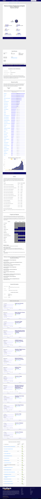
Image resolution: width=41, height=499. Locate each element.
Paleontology (5, 134)
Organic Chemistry (6, 104)
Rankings (20, 309)
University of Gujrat (18, 376)
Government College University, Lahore (18, 322)
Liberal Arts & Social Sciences (7, 123)
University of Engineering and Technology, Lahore (20, 350)
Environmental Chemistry (6, 145)
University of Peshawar (19, 432)
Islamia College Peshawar (8, 453)
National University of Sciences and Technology (19, 359)
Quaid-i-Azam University (19, 303)
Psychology (5, 137)
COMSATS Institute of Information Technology (19, 341)
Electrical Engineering (6, 118)
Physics (5, 96)
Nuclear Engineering (8, 34)
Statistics (5, 131)
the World (6, 26)
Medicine (5, 112)
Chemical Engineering (6, 117)
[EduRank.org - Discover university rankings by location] (4, 0)
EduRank (17, 8)
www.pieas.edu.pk (14, 57)
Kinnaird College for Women (8, 469)
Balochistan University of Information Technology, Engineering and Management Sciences (19, 387)
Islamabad (18, 30)
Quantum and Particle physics (7, 98)
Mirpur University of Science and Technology (20, 313)
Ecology (5, 126)
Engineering (5, 93)
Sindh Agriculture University (8, 474)
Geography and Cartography (7, 128)
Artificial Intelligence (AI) (6, 115)
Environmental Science (6, 101)
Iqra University (6, 451)
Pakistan (6, 30)
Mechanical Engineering (6, 139)
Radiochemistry (5, 153)
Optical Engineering (6, 109)
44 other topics (19, 34)
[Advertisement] (8, 14)
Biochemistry (5, 107)
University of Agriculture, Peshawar (9, 483)
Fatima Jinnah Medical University (8, 481)
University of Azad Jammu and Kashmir (19, 396)
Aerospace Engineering (6, 148)
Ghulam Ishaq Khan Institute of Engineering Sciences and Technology (20, 331)
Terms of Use (33, 498)
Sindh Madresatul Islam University (9, 467)
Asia (17, 26)
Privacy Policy (36, 498)
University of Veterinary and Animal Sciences (10, 446)
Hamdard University (7, 460)
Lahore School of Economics (8, 462)
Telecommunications (6, 142)
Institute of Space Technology (18, 368)
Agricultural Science (6, 150)
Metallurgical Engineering (7, 120)
